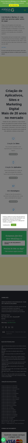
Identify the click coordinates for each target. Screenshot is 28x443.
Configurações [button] (6, 224)
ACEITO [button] (13, 224)
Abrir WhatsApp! (14, 5)
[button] (3, 439)
